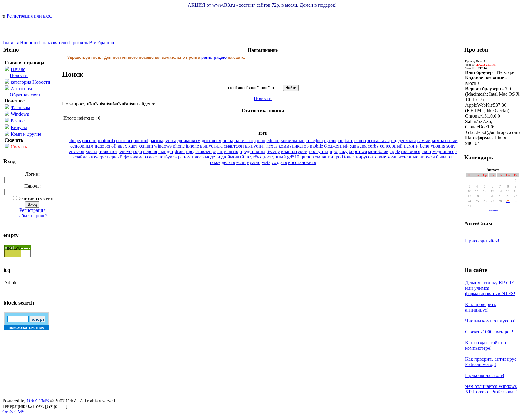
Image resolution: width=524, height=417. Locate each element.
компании (323, 156)
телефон (314, 140)
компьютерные (402, 156)
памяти (411, 145)
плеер (198, 156)
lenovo (125, 151)
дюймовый (232, 156)
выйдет (165, 151)
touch (349, 156)
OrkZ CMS (38, 400)
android (141, 140)
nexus (271, 145)
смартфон (234, 145)
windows (163, 145)
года (137, 151)
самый (424, 140)
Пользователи (53, 42)
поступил (318, 151)
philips (74, 140)
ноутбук (253, 156)
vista (266, 162)
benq (424, 145)
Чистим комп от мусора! (490, 320)
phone (179, 145)
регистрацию (214, 57)
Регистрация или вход (29, 15)
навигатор (245, 140)
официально (225, 151)
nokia (228, 140)
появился (410, 151)
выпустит (255, 145)
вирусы (427, 156)
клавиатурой (294, 151)
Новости (29, 42)
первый (115, 156)
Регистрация (32, 210)
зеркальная (378, 140)
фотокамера (136, 156)
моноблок (378, 151)
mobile (316, 145)
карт (132, 145)
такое (215, 162)
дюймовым (188, 140)
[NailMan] (32, 38)
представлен (199, 151)
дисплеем (211, 140)
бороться (358, 151)
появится (108, 151)
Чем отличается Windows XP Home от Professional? (491, 389)
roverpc (98, 156)
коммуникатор (294, 145)
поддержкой (403, 140)
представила (252, 151)
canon (360, 140)
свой (426, 151)
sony (450, 145)
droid (180, 151)
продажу (339, 151)
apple (395, 151)
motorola (106, 140)
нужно (253, 162)
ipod (338, 156)
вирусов (364, 156)
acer (153, 156)
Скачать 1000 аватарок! (489, 331)
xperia (91, 151)
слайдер (81, 156)
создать (279, 162)
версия (150, 151)
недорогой (105, 145)
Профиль (78, 42)
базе (349, 140)
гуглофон (334, 140)
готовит (124, 140)
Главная (10, 42)
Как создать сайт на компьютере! (485, 345)
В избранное (102, 42)
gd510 (293, 156)
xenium (146, 145)
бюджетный (336, 145)
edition (273, 140)
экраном (182, 156)
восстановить (302, 162)
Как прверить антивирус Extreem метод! (490, 361)
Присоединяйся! (482, 240)
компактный (445, 140)
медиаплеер (444, 151)
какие (380, 156)
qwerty (273, 151)
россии (89, 140)
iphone (192, 145)
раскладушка (162, 140)
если (241, 162)
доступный (274, 156)
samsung (358, 145)
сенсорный (391, 145)
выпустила (211, 145)
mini (261, 140)
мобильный (293, 140)
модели (212, 156)
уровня (438, 145)
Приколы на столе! (484, 375)
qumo (306, 156)
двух (122, 145)
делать (228, 162)
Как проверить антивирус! (480, 307)
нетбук (165, 156)
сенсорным (81, 145)
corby (373, 145)
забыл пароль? (32, 215)
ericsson (76, 151)
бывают (444, 156)
